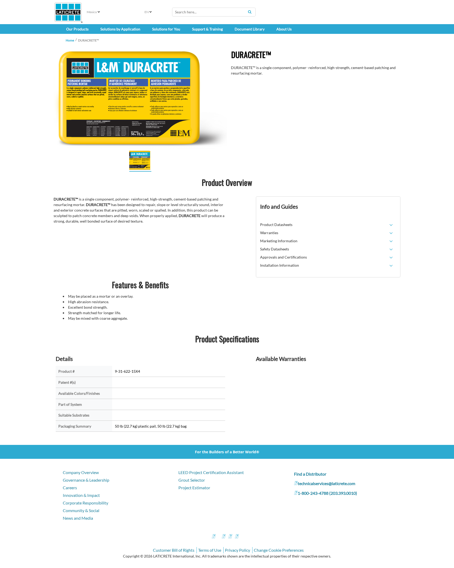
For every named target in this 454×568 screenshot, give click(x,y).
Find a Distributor (310, 473)
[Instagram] (223, 537)
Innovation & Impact (81, 495)
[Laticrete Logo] (68, 12)
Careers (70, 487)
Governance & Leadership (86, 479)
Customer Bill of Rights (173, 550)
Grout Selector (191, 479)
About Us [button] (284, 29)
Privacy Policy (237, 550)
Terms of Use (209, 550)
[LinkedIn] (236, 537)
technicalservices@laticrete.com (326, 483)
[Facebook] (213, 537)
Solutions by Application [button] (120, 29)
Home (70, 40)
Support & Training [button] (207, 29)
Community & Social (81, 510)
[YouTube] (229, 537)
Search (249, 11)
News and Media (78, 518)
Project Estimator (194, 487)
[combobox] (214, 12)
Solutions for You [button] (166, 29)
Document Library (250, 29)
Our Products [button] (77, 29)
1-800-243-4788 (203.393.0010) (327, 493)
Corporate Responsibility (85, 502)
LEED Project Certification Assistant (211, 472)
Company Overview (81, 472)
